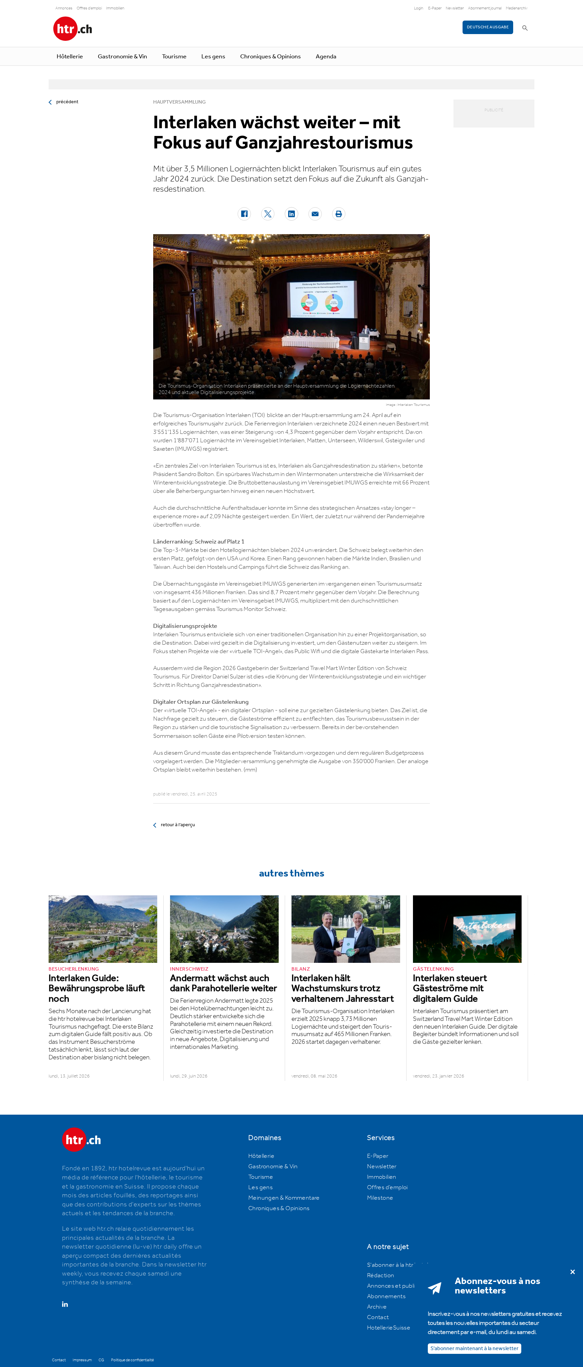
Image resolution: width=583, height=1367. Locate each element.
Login (418, 8)
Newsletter (455, 8)
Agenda (326, 56)
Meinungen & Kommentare (284, 1198)
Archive (377, 1307)
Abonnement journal (485, 8)
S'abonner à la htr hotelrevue (405, 1265)
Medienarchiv (517, 8)
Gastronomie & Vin (122, 56)
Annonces (64, 8)
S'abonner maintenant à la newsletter (475, 1348)
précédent (67, 102)
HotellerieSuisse (388, 1328)
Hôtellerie (70, 56)
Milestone (380, 1198)
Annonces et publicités (397, 1286)
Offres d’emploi (387, 1187)
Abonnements (386, 1296)
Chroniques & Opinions (270, 56)
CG (101, 1360)
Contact (378, 1317)
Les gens (213, 56)
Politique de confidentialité (132, 1360)
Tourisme (174, 56)
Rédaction (380, 1275)
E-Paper (435, 8)
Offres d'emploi (89, 8)
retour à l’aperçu (178, 824)
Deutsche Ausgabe (488, 27)
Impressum (82, 1360)
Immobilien (115, 8)
